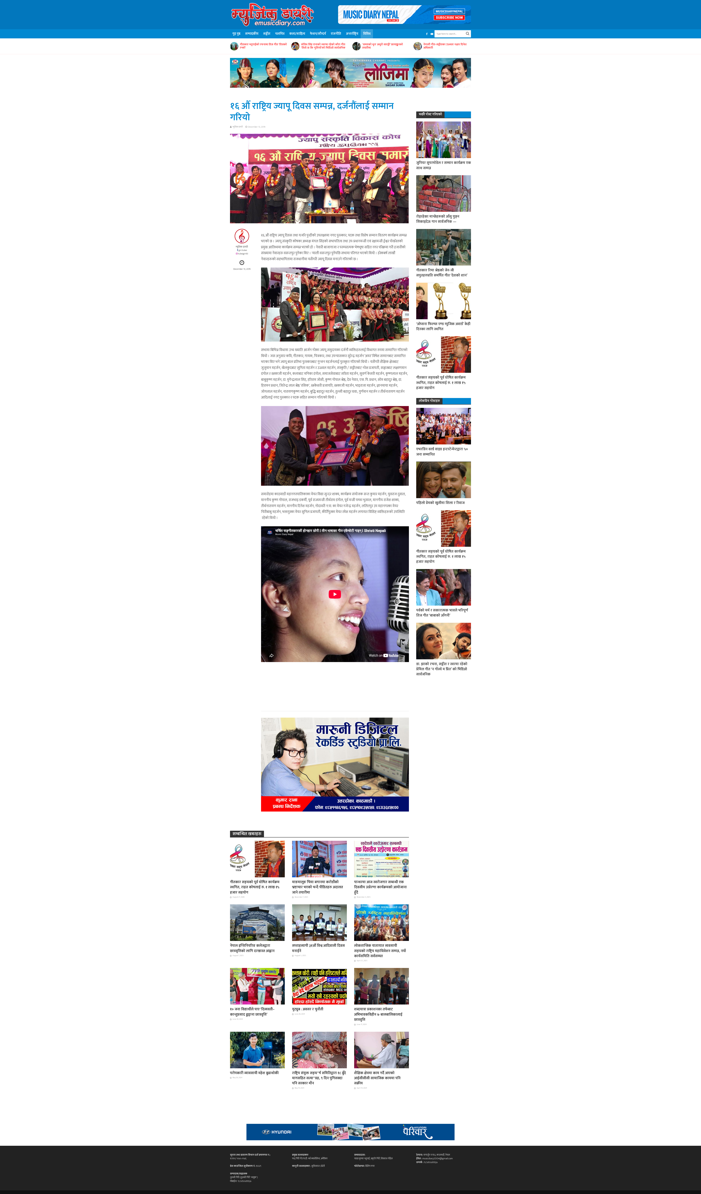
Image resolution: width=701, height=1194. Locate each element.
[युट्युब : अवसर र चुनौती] (319, 986)
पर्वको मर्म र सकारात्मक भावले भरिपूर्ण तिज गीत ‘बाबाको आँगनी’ (442, 613)
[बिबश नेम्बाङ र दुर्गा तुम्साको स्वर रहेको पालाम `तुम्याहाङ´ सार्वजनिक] (417, 46)
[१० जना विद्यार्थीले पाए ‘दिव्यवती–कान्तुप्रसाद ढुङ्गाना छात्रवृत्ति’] (257, 986)
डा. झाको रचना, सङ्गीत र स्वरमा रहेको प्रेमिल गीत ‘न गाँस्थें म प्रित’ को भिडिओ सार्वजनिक (441, 669)
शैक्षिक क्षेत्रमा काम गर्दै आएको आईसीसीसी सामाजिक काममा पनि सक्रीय (377, 1078)
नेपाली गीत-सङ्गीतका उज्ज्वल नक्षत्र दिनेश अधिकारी (322, 46)
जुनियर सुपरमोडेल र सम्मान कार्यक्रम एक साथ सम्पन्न (443, 165)
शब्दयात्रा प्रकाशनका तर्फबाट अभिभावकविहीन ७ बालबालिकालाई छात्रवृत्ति (378, 1014)
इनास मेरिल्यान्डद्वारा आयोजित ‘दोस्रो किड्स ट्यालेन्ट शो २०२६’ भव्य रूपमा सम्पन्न (384, 46)
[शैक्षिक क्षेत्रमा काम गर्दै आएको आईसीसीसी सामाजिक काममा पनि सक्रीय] (381, 1050)
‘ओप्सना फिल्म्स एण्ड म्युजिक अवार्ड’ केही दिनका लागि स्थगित (443, 326)
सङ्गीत (266, 34)
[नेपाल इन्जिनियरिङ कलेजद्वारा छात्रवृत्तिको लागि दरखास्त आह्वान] (257, 922)
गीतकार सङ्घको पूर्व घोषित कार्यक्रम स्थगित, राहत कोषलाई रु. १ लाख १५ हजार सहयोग (254, 887)
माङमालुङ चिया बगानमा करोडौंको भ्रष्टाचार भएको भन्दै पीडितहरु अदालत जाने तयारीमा (317, 887)
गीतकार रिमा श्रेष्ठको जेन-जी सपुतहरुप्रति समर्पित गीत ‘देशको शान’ (442, 273)
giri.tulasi (243, 250)
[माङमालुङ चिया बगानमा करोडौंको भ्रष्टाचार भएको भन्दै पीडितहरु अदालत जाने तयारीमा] (319, 859)
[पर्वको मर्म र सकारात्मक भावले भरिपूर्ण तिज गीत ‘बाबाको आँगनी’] (443, 587)
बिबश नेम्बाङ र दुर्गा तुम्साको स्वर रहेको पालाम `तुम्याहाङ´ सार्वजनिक (443, 46)
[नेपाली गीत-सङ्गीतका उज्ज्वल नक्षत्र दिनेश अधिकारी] (295, 46)
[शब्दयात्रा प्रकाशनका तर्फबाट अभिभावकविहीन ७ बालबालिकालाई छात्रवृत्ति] (381, 986)
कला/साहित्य (297, 34)
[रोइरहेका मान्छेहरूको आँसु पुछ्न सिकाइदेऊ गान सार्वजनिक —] (443, 193)
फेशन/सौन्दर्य (318, 34)
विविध (367, 34)
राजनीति (336, 34)
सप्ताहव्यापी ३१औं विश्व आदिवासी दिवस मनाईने (318, 948)
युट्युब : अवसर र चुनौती (307, 1009)
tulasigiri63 (243, 253)
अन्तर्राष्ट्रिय (352, 34)
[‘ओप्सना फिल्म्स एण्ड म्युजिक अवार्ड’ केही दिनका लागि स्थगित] (443, 301)
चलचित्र (280, 34)
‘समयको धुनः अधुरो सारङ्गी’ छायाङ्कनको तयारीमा (260, 46)
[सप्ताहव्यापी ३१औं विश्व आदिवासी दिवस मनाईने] (319, 922)
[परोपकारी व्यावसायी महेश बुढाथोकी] (257, 1050)
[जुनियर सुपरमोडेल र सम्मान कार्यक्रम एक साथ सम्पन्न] (443, 140)
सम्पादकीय (251, 34)
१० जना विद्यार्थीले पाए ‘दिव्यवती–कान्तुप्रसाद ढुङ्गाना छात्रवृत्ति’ (252, 1012)
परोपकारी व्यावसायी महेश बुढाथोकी (254, 1073)
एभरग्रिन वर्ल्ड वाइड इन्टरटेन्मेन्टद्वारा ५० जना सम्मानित (442, 452)
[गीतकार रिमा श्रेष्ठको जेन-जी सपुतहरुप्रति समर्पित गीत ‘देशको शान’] (443, 247)
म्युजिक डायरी (238, 127)
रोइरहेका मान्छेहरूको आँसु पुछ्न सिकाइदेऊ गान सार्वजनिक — (437, 219)
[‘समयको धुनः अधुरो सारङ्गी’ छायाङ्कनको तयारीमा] (234, 46)
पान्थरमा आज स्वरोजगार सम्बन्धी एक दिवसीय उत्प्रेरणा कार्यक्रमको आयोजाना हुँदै (380, 887)
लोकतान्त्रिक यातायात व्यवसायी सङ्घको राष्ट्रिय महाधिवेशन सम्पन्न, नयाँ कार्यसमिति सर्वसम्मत (380, 951)
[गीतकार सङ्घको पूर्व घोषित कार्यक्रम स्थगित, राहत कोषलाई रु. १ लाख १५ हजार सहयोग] (257, 859)
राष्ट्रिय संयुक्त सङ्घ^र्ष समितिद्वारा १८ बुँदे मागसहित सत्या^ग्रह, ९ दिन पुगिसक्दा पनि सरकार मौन (319, 1078)
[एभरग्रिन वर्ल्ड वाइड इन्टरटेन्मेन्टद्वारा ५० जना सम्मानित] (443, 426)
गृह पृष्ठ (236, 34)
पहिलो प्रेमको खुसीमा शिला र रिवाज (440, 502)
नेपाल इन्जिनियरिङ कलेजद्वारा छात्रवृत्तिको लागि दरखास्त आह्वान (252, 948)
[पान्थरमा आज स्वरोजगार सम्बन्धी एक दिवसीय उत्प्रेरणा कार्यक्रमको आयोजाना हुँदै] (381, 859)
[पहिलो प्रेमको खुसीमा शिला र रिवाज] (443, 480)
